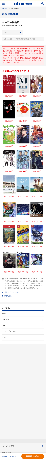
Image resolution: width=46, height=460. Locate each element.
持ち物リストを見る (9, 456)
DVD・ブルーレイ (9, 331)
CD (3, 325)
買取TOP (4, 8)
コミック (5, 319)
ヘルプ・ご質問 (8, 446)
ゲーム (4, 337)
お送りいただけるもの (11, 292)
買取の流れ (8, 296)
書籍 (4, 313)
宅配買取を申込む (33, 456)
